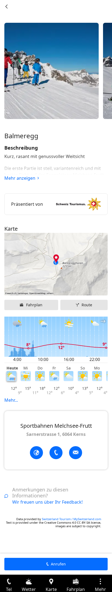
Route (87, 304)
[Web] (36, 452)
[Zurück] (6, 6)
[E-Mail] (75, 452)
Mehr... (11, 400)
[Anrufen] (56, 452)
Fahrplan (34, 304)
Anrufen (58, 564)
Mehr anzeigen (19, 178)
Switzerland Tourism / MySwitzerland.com (71, 519)
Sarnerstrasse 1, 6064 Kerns (56, 434)
